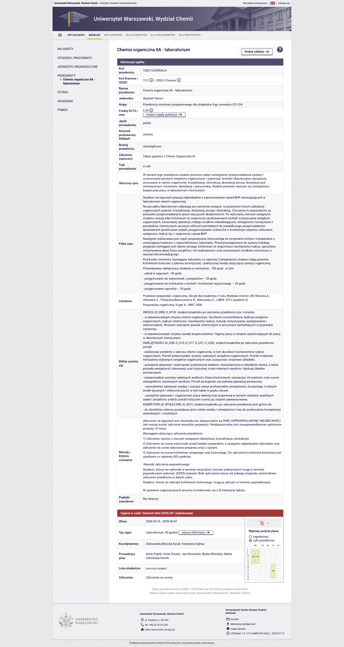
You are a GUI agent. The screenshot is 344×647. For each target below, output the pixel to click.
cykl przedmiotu (263, 540)
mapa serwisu (238, 628)
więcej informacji (193, 532)
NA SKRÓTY (65, 49)
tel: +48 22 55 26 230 (156, 625)
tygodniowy (260, 536)
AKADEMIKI (65, 101)
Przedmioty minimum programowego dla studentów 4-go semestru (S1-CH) (193, 104)
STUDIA (63, 92)
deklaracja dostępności (243, 624)
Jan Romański (191, 554)
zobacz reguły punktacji (161, 114)
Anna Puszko (172, 554)
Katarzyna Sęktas (193, 544)
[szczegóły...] (268, 523)
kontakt (235, 619)
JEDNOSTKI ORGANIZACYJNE (78, 67)
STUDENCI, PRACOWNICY (75, 58)
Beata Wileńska (212, 554)
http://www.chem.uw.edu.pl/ (160, 629)
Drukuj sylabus (254, 51)
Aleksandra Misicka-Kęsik (163, 544)
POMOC (63, 110)
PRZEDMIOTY (67, 75)
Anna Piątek (154, 554)
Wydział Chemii (153, 98)
